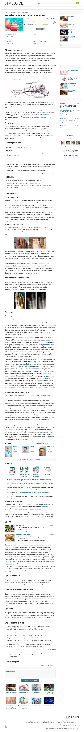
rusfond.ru (70, 138)
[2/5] (26, 18)
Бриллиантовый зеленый (24, 475)
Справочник (60, 8)
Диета (33, 36)
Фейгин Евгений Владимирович (34, 448)
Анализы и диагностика (12, 46)
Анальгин (47, 474)
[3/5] (27, 18)
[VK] (6, 726)
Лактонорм (63, 118)
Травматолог (36, 22)
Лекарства (35, 8)
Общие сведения (10, 34)
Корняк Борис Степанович (50, 447)
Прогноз (34, 43)
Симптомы (17, 8)
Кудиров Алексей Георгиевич (16, 448)
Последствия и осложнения (39, 41)
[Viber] (42, 29)
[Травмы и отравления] (54, 22)
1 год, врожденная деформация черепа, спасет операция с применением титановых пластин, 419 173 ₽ (70, 149)
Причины (8, 41)
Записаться (15, 455)
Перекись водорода (36, 475)
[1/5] (25, 18)
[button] (54, 469)
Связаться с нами (9, 723)
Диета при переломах (23, 534)
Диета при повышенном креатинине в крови (67, 111)
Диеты (26, 8)
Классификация (10, 39)
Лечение (34, 34)
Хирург (42, 22)
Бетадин (12, 474)
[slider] (16, 451)
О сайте (7, 721)
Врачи (43, 8)
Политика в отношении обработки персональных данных (20, 717)
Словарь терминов (72, 8)
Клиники (51, 8)
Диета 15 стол (38, 24)
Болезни (8, 8)
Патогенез (9, 36)
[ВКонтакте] (36, 29)
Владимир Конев (25, 653)
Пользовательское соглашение (13, 719)
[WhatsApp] (43, 29)
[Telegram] (40, 29)
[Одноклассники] (38, 29)
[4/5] (28, 18)
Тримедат (63, 103)
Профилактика (35, 39)
